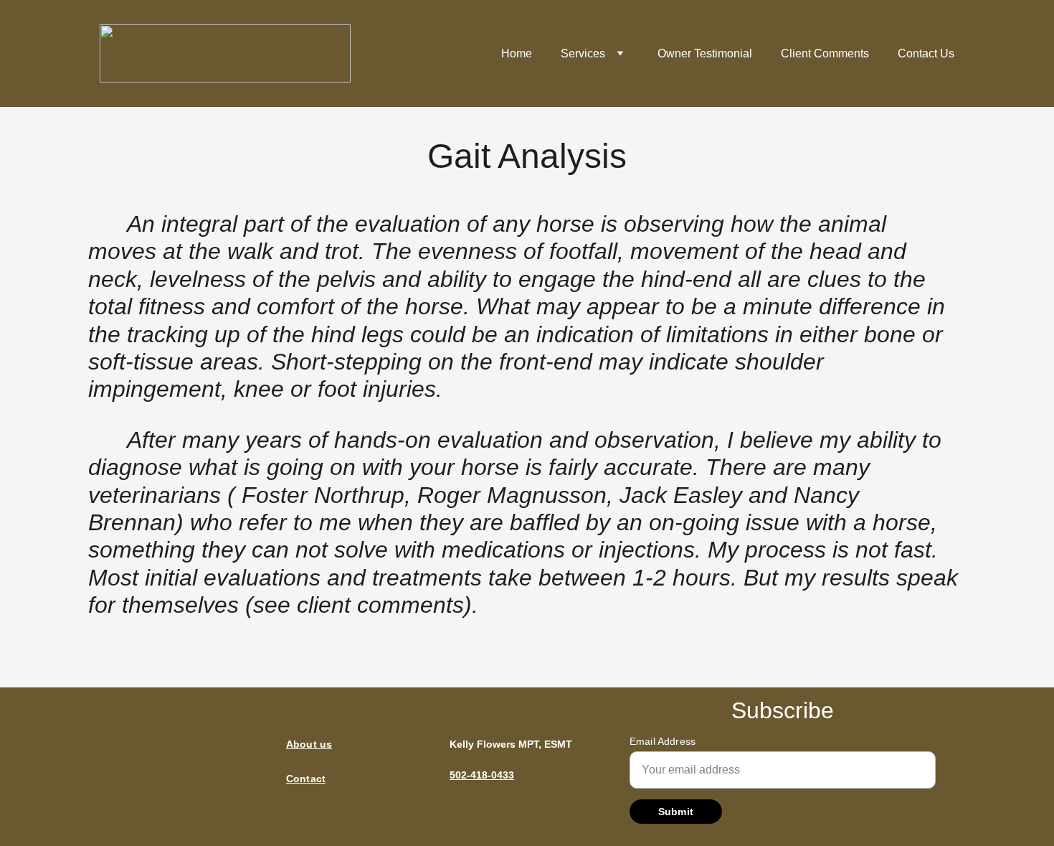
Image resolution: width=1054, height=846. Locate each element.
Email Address (662, 741)
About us (309, 744)
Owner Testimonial (704, 53)
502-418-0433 (482, 775)
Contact (306, 778)
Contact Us (926, 53)
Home (516, 53)
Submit (675, 811)
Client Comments (825, 53)
